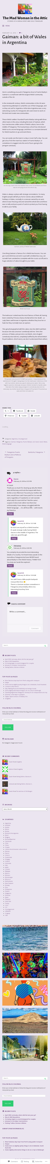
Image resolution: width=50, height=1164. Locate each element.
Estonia (7, 851)
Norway (7, 885)
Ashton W (12, 769)
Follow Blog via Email (11, 708)
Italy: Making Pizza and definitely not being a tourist (20, 688)
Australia (7, 825)
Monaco (7, 875)
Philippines (8, 889)
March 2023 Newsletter (12, 661)
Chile (6, 843)
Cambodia (8, 841)
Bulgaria (7, 837)
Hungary (7, 859)
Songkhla (8, 698)
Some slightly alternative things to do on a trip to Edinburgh (23, 690)
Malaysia (7, 871)
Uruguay (7, 913)
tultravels (12, 784)
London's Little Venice (12, 686)
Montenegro (9, 877)
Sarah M (20, 521)
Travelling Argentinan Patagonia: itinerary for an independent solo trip (26, 692)
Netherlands (9, 881)
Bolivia (7, 831)
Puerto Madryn (27, 442)
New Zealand (9, 883)
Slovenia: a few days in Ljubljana (15, 694)
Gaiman (13, 442)
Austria (7, 827)
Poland (7, 891)
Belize (7, 829)
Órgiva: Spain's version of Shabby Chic (16, 696)
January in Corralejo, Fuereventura (15, 665)
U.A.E (6, 905)
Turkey (7, 903)
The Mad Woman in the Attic (25, 18)
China (7, 845)
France (7, 853)
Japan (6, 867)
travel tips (8, 901)
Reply (10, 514)
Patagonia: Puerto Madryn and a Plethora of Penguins (13, 454)
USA (6, 915)
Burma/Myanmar (10, 839)
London (7, 869)
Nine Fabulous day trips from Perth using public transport (22, 680)
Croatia (7, 847)
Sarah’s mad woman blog (13, 1128)
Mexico (7, 873)
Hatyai (7, 682)
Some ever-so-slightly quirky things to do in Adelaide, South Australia (25, 684)
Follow (8, 727)
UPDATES (7, 911)
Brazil (6, 835)
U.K (6, 907)
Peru (6, 887)
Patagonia (19, 442)
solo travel (36, 442)
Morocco (8, 879)
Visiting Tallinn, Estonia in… (24, 776)
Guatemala (8, 857)
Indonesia (8, 863)
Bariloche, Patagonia (35, 452)
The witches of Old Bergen (24, 791)
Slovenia (7, 895)
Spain (6, 897)
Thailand (7, 899)
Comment (35, 628)
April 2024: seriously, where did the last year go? (19, 659)
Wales (45, 442)
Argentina (15, 439)
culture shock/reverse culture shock (16, 849)
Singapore (8, 893)
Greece (7, 855)
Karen (16, 479)
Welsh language (7, 444)
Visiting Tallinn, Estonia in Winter (14, 667)
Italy (6, 865)
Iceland (7, 861)
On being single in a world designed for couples (19, 663)
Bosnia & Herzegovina (11, 833)
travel (41, 442)
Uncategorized (22, 439)
